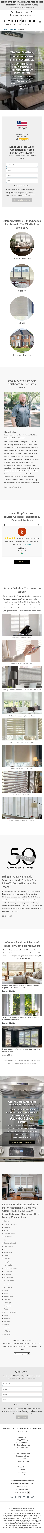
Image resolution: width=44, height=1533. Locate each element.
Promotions (22, 1467)
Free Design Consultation (21, 8)
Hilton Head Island (10, 1268)
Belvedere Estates (10, 1224)
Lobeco (6, 1284)
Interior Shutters (22, 258)
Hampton (7, 1262)
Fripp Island (8, 1252)
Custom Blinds (35, 1428)
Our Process (22, 1458)
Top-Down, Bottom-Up (22, 1445)
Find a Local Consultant (22, 1453)
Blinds (22, 323)
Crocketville (8, 1237)
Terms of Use (14, 1510)
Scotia (6, 1315)
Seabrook (7, 1318)
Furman (6, 1255)
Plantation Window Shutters (22, 637)
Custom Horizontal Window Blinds (22, 742)
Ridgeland (7, 1306)
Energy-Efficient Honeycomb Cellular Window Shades (22, 690)
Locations (13, 29)
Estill (5, 1249)
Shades (22, 290)
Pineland (7, 1299)
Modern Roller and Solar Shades (22, 768)
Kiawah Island (9, 1281)
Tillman (6, 1325)
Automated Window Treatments (22, 663)
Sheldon (7, 1321)
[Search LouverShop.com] (28, 1353)
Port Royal (7, 1303)
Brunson (7, 1230)
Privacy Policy (18, 194)
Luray (6, 1290)
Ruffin (6, 1309)
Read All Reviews (22, 562)
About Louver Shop (22, 1456)
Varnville (7, 1328)
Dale (5, 1240)
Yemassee (7, 1334)
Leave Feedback (22, 1475)
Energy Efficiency (22, 1440)
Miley (6, 1293)
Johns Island (8, 1277)
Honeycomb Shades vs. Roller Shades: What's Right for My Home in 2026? (20, 986)
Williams (7, 1331)
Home (5, 29)
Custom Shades (23, 1428)
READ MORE (7, 916)
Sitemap (31, 1510)
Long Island (8, 1287)
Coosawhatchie (9, 1233)
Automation (22, 1437)
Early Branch (8, 1246)
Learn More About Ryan (12, 487)
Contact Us (22, 1472)
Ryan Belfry (10, 432)
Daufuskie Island (10, 1243)
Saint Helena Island (10, 1312)
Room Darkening (22, 1442)
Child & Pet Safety (22, 1448)
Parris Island (8, 1296)
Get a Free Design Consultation (22, 1142)
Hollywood (8, 1271)
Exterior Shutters (22, 355)
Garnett (7, 1259)
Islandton (7, 1274)
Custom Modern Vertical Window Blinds (22, 821)
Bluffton (7, 1227)
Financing (22, 1469)
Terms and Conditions (18, 1411)
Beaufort (7, 1221)
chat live (27, 1376)
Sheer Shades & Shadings (22, 794)
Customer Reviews (22, 1461)
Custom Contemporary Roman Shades (22, 716)
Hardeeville (8, 1265)
